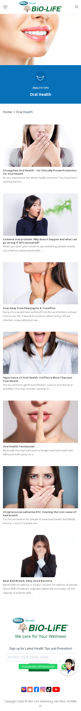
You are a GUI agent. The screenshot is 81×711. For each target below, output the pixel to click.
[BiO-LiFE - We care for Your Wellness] (41, 7)
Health (27, 112)
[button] (68, 666)
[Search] (76, 7)
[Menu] (5, 7)
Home (7, 112)
